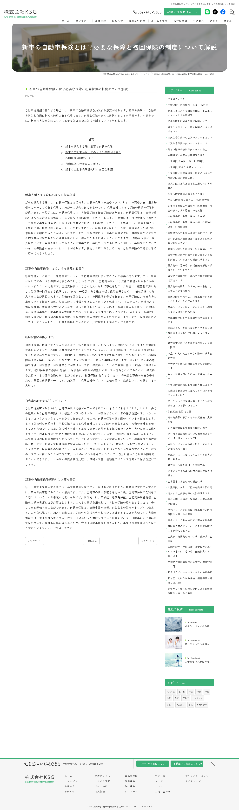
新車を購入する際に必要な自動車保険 (89, 146)
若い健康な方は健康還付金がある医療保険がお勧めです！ (190, 241)
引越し (170, 704)
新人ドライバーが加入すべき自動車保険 (190, 572)
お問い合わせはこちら (182, 12)
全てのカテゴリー (178, 98)
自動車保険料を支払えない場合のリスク (190, 232)
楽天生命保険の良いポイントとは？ (187, 143)
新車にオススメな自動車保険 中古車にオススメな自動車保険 (190, 113)
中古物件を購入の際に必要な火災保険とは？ (190, 366)
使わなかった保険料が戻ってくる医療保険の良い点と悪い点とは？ (190, 403)
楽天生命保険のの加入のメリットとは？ (190, 137)
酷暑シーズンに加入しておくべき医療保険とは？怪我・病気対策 (190, 309)
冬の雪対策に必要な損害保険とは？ (187, 427)
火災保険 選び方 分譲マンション (186, 167)
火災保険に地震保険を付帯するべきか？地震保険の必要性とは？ (190, 175)
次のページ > (148, 540)
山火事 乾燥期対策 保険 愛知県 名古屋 (190, 539)
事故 (191, 704)
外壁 (169, 698)
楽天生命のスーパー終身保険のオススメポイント (190, 129)
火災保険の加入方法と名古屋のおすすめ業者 (190, 186)
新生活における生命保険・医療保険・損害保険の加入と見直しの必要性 (190, 208)
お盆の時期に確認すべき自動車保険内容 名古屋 (191, 356)
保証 (177, 698)
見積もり (181, 704)
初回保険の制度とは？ (79, 158)
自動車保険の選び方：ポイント (85, 164)
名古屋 (182, 691)
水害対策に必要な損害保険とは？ (186, 155)
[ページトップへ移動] (211, 763)
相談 (199, 691)
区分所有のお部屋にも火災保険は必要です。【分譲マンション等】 (190, 436)
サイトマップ (193, 781)
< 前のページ (34, 540)
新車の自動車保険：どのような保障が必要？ (93, 152)
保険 (191, 691)
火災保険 (171, 691)
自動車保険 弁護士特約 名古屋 (186, 216)
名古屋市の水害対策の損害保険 (185, 481)
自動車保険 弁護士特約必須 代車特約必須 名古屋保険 (190, 224)
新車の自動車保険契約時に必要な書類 (89, 169)
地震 (207, 691)
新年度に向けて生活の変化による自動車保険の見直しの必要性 (190, 591)
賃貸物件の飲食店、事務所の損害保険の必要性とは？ (190, 278)
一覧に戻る (91, 540)
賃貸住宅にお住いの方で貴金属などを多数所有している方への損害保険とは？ (190, 257)
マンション (198, 698)
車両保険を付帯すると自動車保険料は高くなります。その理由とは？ (190, 299)
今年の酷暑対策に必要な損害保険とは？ (190, 384)
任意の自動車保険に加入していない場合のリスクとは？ (190, 393)
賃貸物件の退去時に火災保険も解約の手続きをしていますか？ (190, 268)
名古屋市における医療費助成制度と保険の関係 (190, 345)
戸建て (186, 698)
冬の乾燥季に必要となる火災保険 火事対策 (190, 420)
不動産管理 (202, 704)
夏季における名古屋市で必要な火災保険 (190, 520)
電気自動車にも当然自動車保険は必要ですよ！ (190, 320)
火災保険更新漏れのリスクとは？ (186, 194)
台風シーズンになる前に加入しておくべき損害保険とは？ (190, 446)
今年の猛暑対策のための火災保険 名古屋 (190, 376)
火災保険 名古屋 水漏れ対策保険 (186, 161)
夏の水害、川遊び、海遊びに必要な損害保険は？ (190, 501)
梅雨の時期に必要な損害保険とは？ (187, 121)
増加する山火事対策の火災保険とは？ (189, 493)
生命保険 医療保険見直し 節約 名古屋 (188, 200)
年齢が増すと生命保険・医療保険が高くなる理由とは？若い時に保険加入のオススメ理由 (190, 551)
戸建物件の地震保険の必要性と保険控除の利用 (190, 564)
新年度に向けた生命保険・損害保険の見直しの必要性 (190, 580)
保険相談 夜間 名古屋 (179, 411)
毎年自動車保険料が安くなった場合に (189, 149)
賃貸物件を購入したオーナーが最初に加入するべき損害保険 (190, 289)
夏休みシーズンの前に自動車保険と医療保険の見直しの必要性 (190, 512)
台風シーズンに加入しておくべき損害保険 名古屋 (190, 457)
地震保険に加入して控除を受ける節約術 (190, 487)
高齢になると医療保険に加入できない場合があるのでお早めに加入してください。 (190, 332)
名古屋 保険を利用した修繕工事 (186, 465)
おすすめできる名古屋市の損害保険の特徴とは (190, 473)
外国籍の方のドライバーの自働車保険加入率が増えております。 (190, 528)
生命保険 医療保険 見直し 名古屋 (188, 104)
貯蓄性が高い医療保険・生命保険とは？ (190, 249)
